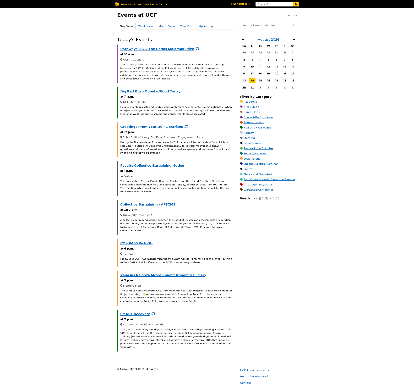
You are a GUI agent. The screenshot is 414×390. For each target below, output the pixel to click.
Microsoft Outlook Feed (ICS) (261, 198)
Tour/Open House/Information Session (269, 179)
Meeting (249, 137)
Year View (187, 26)
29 (268, 52)
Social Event (252, 158)
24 (252, 80)
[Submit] (296, 4)
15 (292, 66)
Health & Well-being (257, 127)
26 (244, 52)
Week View (145, 26)
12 (268, 66)
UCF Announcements (254, 370)
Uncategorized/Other (258, 184)
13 (276, 66)
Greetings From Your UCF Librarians (151, 127)
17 (252, 73)
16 (244, 73)
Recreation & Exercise (258, 148)
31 (284, 52)
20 (276, 73)
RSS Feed (266, 198)
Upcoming (206, 26)
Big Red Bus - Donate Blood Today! (150, 91)
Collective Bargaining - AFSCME (148, 204)
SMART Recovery (135, 314)
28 (260, 52)
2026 (275, 39)
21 (284, 73)
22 (292, 73)
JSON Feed (277, 198)
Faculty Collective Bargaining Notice (152, 165)
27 (252, 52)
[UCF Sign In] (240, 4)
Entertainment (254, 122)
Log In (294, 15)
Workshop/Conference (259, 189)
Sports (248, 169)
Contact (245, 382)
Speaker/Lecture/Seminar (261, 163)
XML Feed (272, 198)
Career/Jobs (252, 112)
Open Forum (252, 143)
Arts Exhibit (251, 106)
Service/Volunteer (255, 153)
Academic (250, 101)
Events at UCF (137, 15)
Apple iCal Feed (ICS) (255, 198)
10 (252, 66)
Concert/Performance (258, 117)
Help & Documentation (255, 376)
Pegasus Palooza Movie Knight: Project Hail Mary (163, 275)
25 (260, 80)
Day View (126, 26)
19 (268, 73)
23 (244, 80)
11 (260, 66)
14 (284, 66)
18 (260, 73)
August (264, 39)
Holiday (249, 132)
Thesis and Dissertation (259, 174)
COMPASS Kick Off (136, 243)
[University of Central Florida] (141, 3)
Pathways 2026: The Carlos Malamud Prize (157, 49)
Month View (166, 26)
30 (276, 52)
